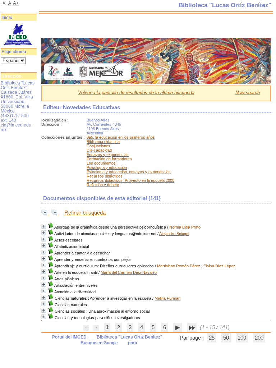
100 (242, 338)
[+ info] (43, 226)
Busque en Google (99, 342)
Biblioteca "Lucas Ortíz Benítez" (129, 337)
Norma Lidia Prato (185, 227)
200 (259, 338)
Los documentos (101, 163)
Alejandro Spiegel (174, 233)
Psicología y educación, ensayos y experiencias (129, 172)
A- (4, 3)
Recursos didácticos (105, 176)
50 (226, 338)
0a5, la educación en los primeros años (121, 137)
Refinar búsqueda (85, 213)
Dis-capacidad (99, 150)
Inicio (6, 17)
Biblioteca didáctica (103, 141)
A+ (16, 3)
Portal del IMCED (69, 337)
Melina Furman (167, 298)
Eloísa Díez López (219, 266)
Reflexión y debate (103, 185)
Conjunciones (98, 146)
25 (212, 338)
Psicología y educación (107, 167)
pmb (132, 342)
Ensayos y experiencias (108, 154)
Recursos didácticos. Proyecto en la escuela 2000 (130, 180)
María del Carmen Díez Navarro (129, 272)
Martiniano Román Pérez (178, 266)
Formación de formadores (109, 159)
